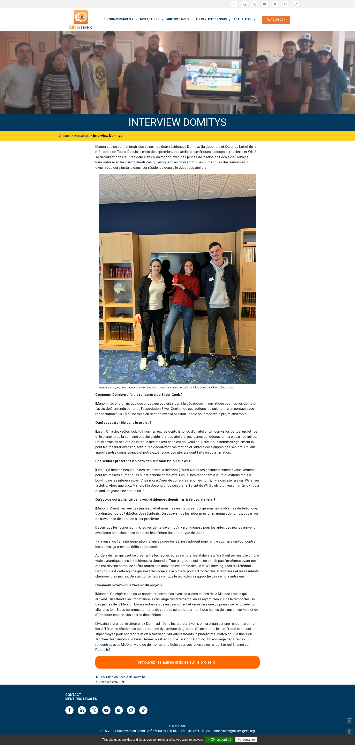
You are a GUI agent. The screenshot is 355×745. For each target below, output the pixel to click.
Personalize (246, 739)
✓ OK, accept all (219, 739)
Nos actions (149, 19)
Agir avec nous (177, 19)
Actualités (242, 19)
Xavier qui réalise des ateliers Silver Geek (182, 387)
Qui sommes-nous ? (118, 19)
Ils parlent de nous (211, 19)
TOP (349, 720)
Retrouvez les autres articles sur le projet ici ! (177, 662)
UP (349, 731)
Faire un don (276, 19)
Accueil (64, 136)
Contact (73, 695)
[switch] (135, 20)
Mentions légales (81, 699)
